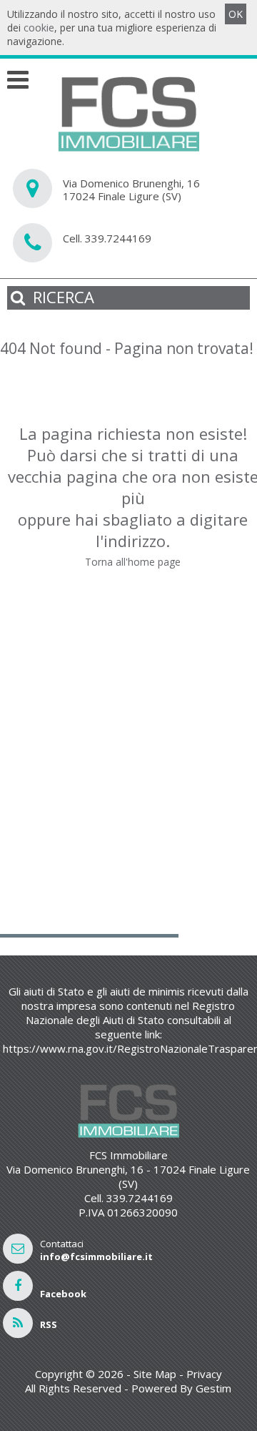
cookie (39, 27)
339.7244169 (118, 238)
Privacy (204, 1374)
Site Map (154, 1374)
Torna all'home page (133, 562)
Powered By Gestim (181, 1388)
